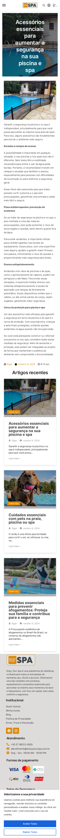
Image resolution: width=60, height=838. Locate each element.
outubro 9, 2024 (31, 440)
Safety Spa (13, 412)
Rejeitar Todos (30, 832)
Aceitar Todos (30, 823)
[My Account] (49, 5)
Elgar (14, 440)
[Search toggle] (43, 5)
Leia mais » (15, 458)
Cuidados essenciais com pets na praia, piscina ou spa (27, 518)
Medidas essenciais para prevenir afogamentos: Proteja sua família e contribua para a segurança (29, 610)
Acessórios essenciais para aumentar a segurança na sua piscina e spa (29, 429)
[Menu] (7, 5)
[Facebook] (9, 731)
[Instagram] (16, 731)
